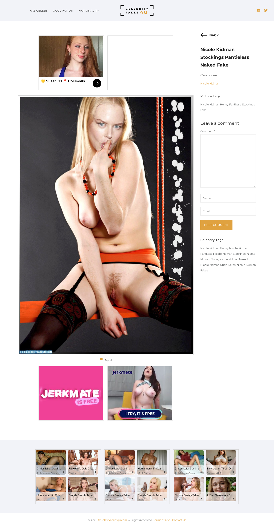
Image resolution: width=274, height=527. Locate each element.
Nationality (89, 10)
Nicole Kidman (209, 83)
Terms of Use (161, 520)
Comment (207, 131)
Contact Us (179, 520)
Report (108, 360)
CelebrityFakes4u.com (112, 520)
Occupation (63, 10)
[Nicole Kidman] (106, 225)
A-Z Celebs (39, 10)
